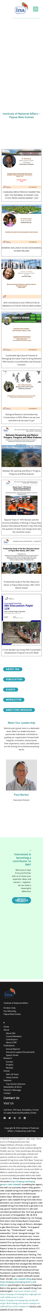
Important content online (25, 1291)
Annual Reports (13, 1049)
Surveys (9, 1061)
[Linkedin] (25, 1118)
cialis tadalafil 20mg (22, 1279)
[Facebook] (5, 1118)
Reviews (9, 1067)
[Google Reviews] (15, 1118)
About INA (10, 1033)
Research (8, 1058)
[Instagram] (20, 1118)
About (6, 1029)
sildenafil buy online (9, 1306)
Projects (9, 1064)
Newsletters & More (13, 1087)
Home (6, 1026)
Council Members (14, 1036)
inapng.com (16, 1303)
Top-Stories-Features (15, 1084)
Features (7, 1080)
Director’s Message (12, 1090)
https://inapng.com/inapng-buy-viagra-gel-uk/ (20, 1294)
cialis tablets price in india (11, 1297)
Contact (7, 1093)
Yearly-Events (12, 1077)
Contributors (12, 1039)
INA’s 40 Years (12, 1074)
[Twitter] (10, 1118)
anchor (25, 1303)
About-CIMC (11, 1042)
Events (7, 1071)
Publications (9, 1045)
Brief (8, 1303)
